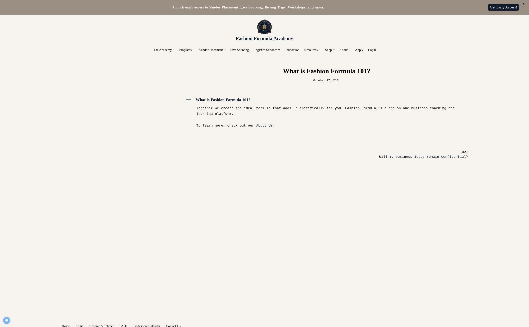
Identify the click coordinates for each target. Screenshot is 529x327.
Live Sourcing (239, 50)
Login (372, 50)
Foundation (292, 50)
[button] (173, 50)
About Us (264, 126)
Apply (359, 50)
